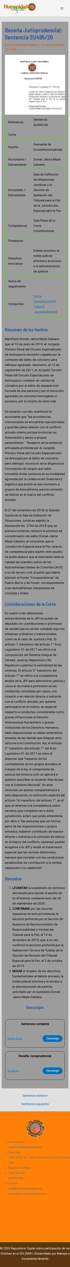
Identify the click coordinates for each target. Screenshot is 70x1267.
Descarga (52, 1038)
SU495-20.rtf (14, 1038)
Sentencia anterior (35, 1095)
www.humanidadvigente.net (25, 1147)
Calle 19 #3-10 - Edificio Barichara (29, 1157)
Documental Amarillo (35, 1259)
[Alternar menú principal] (62, 8)
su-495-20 (13, 1070)
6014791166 (15, 1178)
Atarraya (62, 1253)
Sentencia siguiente (35, 1104)
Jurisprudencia (44, 312)
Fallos (38, 306)
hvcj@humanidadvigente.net (25, 1188)
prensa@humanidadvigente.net (27, 1193)
